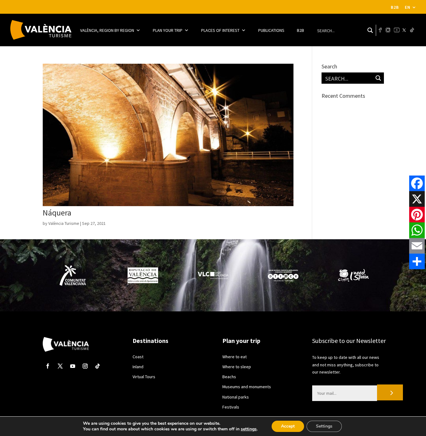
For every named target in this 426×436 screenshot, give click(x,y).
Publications (271, 30)
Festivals (230, 407)
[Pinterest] (417, 214)
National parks (235, 397)
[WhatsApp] (417, 230)
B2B (395, 7)
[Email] (417, 246)
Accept (288, 426)
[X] (417, 199)
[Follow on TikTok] (98, 366)
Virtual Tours (144, 376)
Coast (138, 356)
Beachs (229, 376)
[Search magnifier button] (370, 30)
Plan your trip (167, 30)
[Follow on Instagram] (85, 366)
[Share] (417, 261)
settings (249, 429)
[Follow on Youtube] (73, 366)
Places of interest (220, 30)
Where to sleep (236, 366)
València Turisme (63, 223)
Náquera (57, 212)
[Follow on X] (60, 366)
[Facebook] (417, 183)
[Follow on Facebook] (48, 366)
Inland (138, 366)
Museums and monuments (246, 386)
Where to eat (234, 356)
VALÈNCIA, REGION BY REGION (107, 30)
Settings (324, 426)
